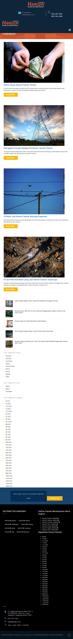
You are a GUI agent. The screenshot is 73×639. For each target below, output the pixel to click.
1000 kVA (9, 476)
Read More (10, 95)
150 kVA (8, 447)
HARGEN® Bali (9, 532)
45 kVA (8, 427)
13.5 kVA (9, 406)
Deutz (8, 364)
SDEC (8, 377)
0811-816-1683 (57, 16)
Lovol (8, 371)
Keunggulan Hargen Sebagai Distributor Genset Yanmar (28, 148)
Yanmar (8, 358)
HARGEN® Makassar (23, 532)
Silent (8, 386)
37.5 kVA (9, 422)
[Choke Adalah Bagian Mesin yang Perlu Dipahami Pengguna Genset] (9, 303)
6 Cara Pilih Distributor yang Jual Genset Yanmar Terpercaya (30, 279)
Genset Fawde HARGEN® (50, 528)
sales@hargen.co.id (14, 622)
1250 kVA (9, 478)
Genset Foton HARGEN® (50, 524)
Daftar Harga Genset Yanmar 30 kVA (20, 85)
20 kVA (8, 414)
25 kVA (8, 416)
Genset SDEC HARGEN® (50, 530)
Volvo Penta (10, 366)
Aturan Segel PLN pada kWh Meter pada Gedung (30, 321)
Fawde (8, 374)
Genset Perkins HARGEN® (50, 518)
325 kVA (8, 460)
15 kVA (8, 409)
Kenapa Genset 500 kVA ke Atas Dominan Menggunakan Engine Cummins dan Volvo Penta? (40, 312)
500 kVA (8, 465)
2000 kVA (9, 486)
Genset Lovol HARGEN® (50, 526)
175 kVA (8, 450)
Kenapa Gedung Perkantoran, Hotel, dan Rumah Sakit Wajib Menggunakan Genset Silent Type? (41, 342)
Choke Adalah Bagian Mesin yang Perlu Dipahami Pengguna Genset (36, 301)
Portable (9, 391)
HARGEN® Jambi (10, 528)
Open (8, 389)
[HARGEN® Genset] (36, 4)
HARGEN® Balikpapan (12, 524)
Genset (23, 635)
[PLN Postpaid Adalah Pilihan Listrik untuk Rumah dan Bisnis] (9, 334)
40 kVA (8, 424)
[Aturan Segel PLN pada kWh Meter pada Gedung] (9, 323)
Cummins (9, 361)
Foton (8, 369)
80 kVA (8, 440)
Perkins (8, 356)
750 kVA (8, 471)
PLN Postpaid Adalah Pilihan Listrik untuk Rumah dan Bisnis (34, 331)
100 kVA (8, 442)
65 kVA (8, 435)
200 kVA (8, 453)
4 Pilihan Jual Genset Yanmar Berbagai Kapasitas (25, 216)
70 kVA (8, 437)
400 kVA (8, 463)
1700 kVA (9, 484)
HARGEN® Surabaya (24, 528)
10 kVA (8, 404)
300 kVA (8, 458)
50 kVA (8, 429)
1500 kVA (9, 481)
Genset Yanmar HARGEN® (50, 520)
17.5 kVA (9, 411)
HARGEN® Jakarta (10, 520)
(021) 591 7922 (57, 14)
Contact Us (55, 498)
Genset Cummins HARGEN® (51, 522)
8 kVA (8, 401)
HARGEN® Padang (27, 524)
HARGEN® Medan (24, 520)
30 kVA (8, 419)
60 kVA (8, 432)
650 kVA (8, 468)
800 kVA (8, 473)
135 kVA (8, 445)
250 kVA (8, 455)
